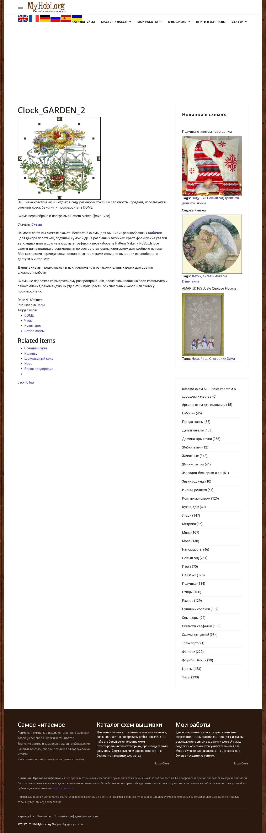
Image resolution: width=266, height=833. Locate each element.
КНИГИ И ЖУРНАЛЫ (210, 22)
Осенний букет (35, 348)
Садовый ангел (194, 210)
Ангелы (221, 276)
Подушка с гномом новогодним (207, 132)
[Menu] (20, 7)
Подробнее (161, 763)
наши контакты (64, 788)
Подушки (199, 198)
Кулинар (30, 353)
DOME (29, 315)
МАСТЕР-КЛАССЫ (114, 22)
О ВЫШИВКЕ (177, 22)
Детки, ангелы (203, 276)
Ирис (28, 364)
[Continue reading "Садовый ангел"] (212, 244)
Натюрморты (34, 331)
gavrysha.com (76, 824)
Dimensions (191, 281)
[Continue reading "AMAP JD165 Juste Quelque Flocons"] (212, 324)
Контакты (44, 816)
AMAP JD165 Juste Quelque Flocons (209, 288)
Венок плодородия (38, 369)
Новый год (215, 198)
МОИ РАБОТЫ (147, 22)
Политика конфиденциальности (76, 816)
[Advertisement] (133, 53)
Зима (231, 359)
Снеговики (217, 359)
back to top (26, 383)
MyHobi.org (37, 802)
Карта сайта (26, 816)
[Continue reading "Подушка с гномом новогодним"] (212, 166)
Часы (41, 305)
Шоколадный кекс (38, 358)
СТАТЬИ (237, 22)
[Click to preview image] (93, 158)
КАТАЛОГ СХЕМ (83, 22)
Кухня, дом (32, 326)
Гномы (201, 203)
